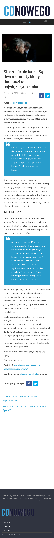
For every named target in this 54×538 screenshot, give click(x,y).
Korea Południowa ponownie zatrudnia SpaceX (24, 408)
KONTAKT (6, 522)
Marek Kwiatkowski (18, 102)
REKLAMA (6, 530)
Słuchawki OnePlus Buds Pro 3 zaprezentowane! (21, 398)
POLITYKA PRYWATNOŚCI (12, 534)
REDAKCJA (6, 526)
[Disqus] (27, 449)
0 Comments (25, 93)
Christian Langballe (29, 374)
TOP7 (5, 97)
